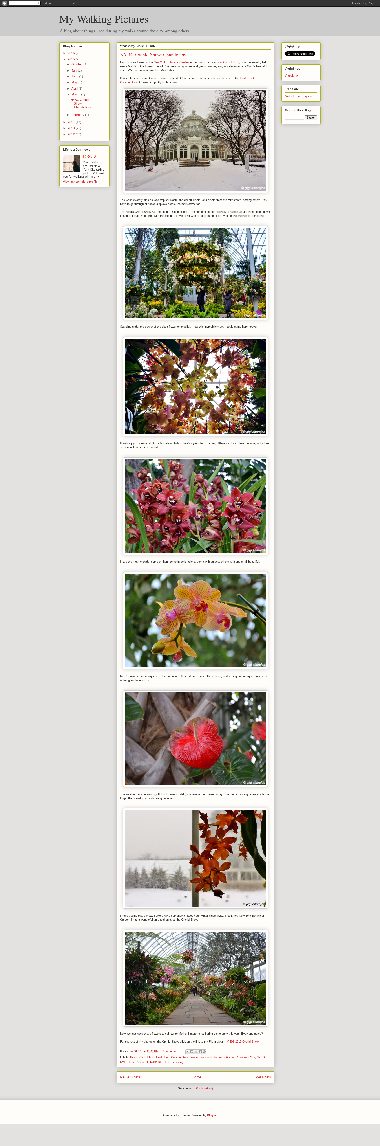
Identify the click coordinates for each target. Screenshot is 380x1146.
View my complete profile (80, 181)
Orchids (169, 1062)
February (78, 114)
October (77, 64)
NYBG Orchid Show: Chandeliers (153, 54)
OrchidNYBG (154, 1062)
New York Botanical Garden (171, 62)
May (74, 82)
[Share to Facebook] (200, 1051)
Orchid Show (231, 62)
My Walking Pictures (103, 18)
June (75, 76)
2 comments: (171, 1051)
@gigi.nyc (292, 75)
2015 (72, 59)
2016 (72, 53)
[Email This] (187, 1051)
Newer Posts (130, 1077)
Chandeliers (146, 1057)
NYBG (261, 1057)
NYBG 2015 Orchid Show (242, 1041)
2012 (72, 134)
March (76, 94)
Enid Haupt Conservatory (172, 1057)
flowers (194, 1057)
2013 (72, 128)
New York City (246, 1057)
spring (179, 1062)
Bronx (134, 1057)
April (75, 88)
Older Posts (262, 1077)
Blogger (212, 1115)
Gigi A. (92, 156)
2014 (72, 122)
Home (196, 1077)
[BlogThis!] (192, 1051)
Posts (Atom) (204, 1088)
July (74, 70)
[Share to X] (196, 1051)
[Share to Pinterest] (204, 1051)
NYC (123, 1062)
